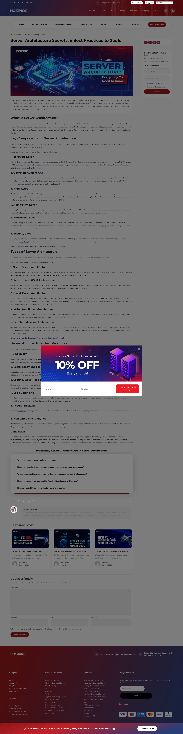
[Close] (139, 349)
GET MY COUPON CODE (127, 388)
